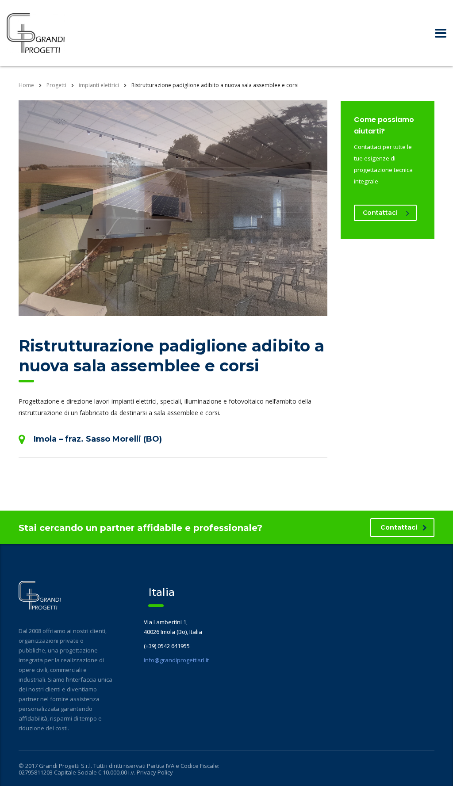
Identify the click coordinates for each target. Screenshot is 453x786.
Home (26, 85)
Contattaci (380, 213)
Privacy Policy (155, 772)
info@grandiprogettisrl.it (176, 660)
